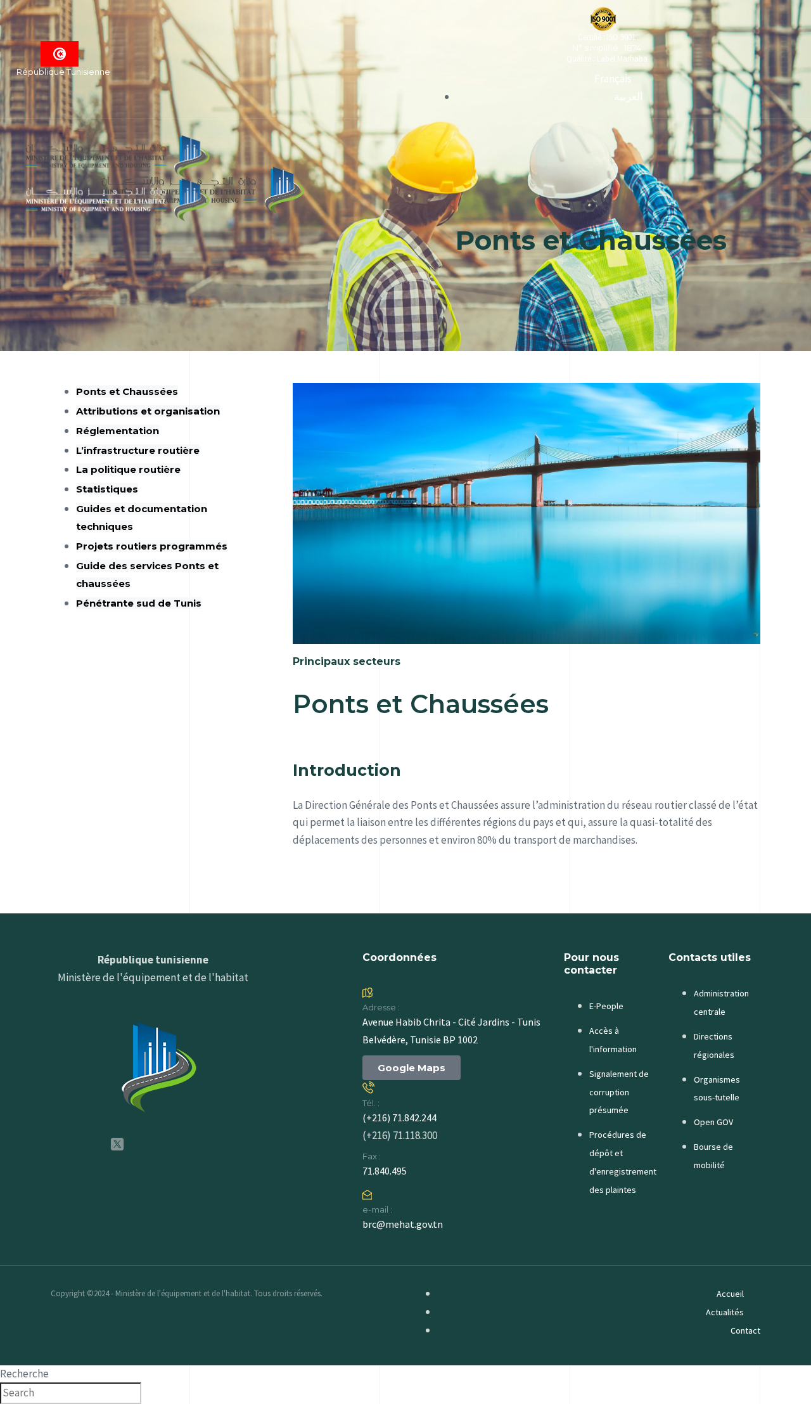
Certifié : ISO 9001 (606, 37)
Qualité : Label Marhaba (607, 58)
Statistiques (107, 489)
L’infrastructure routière (138, 450)
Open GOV (713, 1122)
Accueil (730, 1293)
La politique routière (128, 469)
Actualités (725, 1312)
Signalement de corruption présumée (619, 1092)
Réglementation (117, 431)
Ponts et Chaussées (127, 391)
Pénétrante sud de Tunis (138, 603)
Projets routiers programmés (151, 546)
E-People (606, 1006)
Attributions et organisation (148, 411)
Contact (745, 1330)
